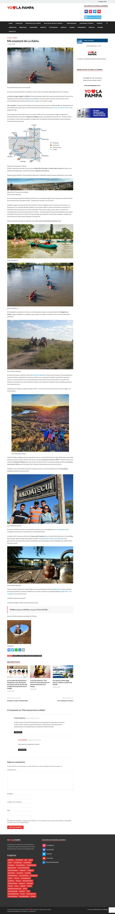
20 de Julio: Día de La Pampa (53, 23)
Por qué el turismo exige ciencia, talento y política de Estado (62, 682)
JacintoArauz (33, 875)
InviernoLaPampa (23, 875)
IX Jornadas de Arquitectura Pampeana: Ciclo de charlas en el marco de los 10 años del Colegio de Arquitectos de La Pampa (17, 684)
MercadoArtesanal (27, 880)
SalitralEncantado (12, 891)
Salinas (25, 888)
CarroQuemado (18, 862)
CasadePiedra (27, 862)
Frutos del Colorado (38, 375)
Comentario (12, 770)
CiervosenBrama (20, 865)
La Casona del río (61, 529)
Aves (26, 860)
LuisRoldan (11, 880)
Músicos (63, 27)
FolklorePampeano (13, 870)
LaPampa (21, 655)
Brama (30, 860)
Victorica (33, 896)
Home (10, 23)
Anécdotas (12, 27)
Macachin (18, 880)
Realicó (29, 886)
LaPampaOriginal (25, 878)
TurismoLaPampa (12, 896)
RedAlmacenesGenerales (14, 888)
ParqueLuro (22, 883)
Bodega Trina (57, 589)
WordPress (97, 909)
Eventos (43, 27)
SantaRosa (22, 891)
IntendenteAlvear (12, 875)
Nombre (10, 794)
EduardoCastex (12, 867)
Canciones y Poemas (86, 23)
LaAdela (15, 655)
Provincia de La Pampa (33, 23)
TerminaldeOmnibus (13, 894)
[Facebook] (86, 11)
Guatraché (27, 873)
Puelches (10, 886)
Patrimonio (82, 27)
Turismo (99, 23)
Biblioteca (23, 27)
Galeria (100, 27)
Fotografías (23, 870)
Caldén (10, 862)
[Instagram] (90, 11)
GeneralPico (20, 873)
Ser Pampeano (71, 23)
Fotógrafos (53, 27)
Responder (18, 732)
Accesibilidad (19, 860)
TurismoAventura (31, 894)
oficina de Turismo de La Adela (51, 538)
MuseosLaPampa (12, 883)
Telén (28, 891)
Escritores (33, 27)
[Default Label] (99, 11)
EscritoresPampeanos (23, 867)
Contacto (12, 31)
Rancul (16, 886)
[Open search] (107, 23)
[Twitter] (95, 11)
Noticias (9, 38)
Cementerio (11, 865)
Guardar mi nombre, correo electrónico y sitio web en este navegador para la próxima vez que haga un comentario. (39, 821)
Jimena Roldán (22, 740)
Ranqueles (23, 886)
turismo (38, 655)
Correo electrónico (14, 802)
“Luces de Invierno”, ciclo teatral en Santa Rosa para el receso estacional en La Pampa (40, 683)
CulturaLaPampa (31, 865)
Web (8, 810)
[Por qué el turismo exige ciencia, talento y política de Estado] (63, 672)
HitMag (105, 909)
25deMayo (11, 860)
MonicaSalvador (30, 655)
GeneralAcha (11, 873)
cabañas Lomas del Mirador (60, 107)
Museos (72, 27)
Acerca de (19, 23)
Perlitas (92, 27)
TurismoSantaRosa (24, 896)
